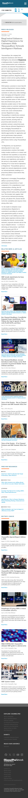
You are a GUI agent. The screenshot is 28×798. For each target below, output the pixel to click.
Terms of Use (7, 772)
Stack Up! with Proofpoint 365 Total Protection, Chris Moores (12, 474)
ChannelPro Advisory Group (11, 724)
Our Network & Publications (11, 722)
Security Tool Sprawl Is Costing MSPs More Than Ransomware (12, 491)
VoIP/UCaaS (4, 246)
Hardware (7, 270)
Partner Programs (18, 271)
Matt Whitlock (12, 325)
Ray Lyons (10, 408)
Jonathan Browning (14, 577)
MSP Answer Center (8, 682)
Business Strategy (20, 268)
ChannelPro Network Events (11, 737)
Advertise (6, 746)
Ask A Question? (8, 730)
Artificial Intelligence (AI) (8, 268)
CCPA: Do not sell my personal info (13, 780)
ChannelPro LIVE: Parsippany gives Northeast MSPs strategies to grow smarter (13, 573)
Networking (9, 271)
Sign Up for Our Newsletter (11, 726)
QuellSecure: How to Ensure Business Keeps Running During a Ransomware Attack (12, 500)
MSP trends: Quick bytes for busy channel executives (12, 278)
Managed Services (6, 355)
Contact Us (7, 768)
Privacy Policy (7, 774)
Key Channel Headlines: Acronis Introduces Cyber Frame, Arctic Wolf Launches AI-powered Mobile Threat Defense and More (13, 362)
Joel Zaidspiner (12, 449)
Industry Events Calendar (10, 739)
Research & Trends (6, 272)
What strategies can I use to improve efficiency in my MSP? (12, 510)
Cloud (3, 270)
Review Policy (7, 770)
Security (14, 272)
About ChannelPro (8, 716)
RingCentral (22, 60)
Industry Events (14, 270)
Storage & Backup (21, 398)
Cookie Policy (7, 776)
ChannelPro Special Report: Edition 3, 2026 (13, 538)
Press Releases (7, 29)
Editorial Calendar (8, 720)
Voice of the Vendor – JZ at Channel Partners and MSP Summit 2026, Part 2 (13, 445)
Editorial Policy (8, 778)
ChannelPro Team (5, 35)
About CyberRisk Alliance (10, 718)
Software (18, 272)
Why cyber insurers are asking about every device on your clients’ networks (12, 483)
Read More (4, 291)
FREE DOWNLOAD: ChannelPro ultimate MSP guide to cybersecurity (13, 645)
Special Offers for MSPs (10, 728)
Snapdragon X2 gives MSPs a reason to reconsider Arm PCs (13, 609)
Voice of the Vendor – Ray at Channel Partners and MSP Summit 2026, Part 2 (14, 404)
